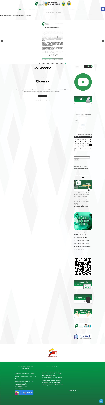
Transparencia (82, 9)
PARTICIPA (58, 12)
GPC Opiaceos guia (79, 252)
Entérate (71, 9)
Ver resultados (83, 128)
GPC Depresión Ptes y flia (80, 237)
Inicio (1, 15)
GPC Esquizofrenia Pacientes (81, 243)
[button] (103, 9)
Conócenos (32, 9)
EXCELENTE (77, 118)
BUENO (76, 120)
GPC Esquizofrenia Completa (81, 240)
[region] (52, 353)
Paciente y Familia (59, 9)
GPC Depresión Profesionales (81, 234)
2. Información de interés (18, 15)
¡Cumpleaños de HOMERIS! (81, 168)
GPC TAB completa (79, 249)
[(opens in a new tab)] (83, 298)
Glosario (42, 81)
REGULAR (77, 122)
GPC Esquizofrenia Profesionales (82, 246)
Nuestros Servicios (45, 9)
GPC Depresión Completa (80, 232)
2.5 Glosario (44, 77)
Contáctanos (50, 12)
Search (77, 159)
